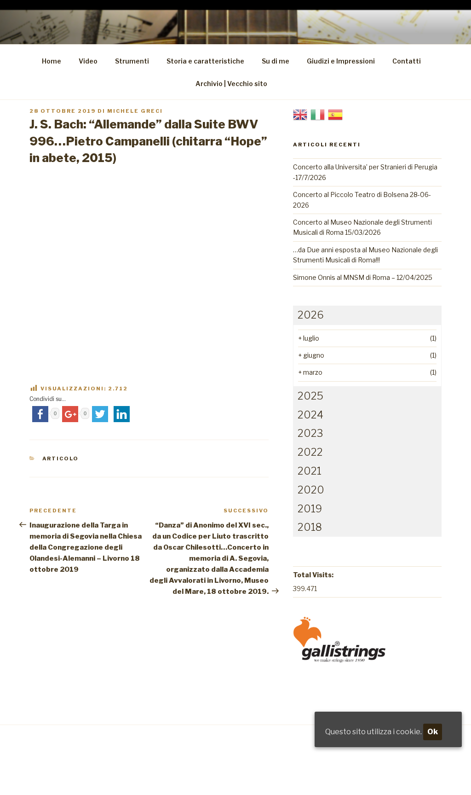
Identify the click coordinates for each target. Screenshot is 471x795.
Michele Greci (135, 111)
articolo (60, 458)
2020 (311, 490)
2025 (310, 396)
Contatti (406, 61)
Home (51, 61)
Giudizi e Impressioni (341, 61)
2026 (311, 315)
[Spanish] (335, 114)
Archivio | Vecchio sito (231, 83)
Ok (432, 731)
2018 (310, 527)
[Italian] (317, 114)
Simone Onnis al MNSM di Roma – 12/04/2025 (362, 277)
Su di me (275, 61)
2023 (310, 433)
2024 (310, 415)
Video (88, 61)
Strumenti (132, 61)
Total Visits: (313, 575)
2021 (310, 471)
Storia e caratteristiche (205, 61)
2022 (310, 452)
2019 (310, 509)
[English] (300, 114)
